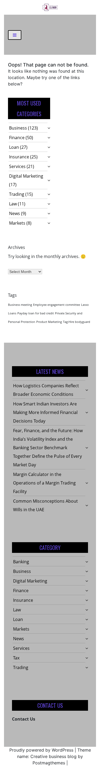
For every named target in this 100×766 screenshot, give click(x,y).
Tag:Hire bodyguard (76, 322)
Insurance (19, 157)
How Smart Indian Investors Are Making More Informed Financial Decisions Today (45, 412)
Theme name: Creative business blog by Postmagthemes (54, 756)
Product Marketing (49, 322)
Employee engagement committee (56, 305)
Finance (17, 137)
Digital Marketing (26, 176)
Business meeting (20, 305)
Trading (16, 194)
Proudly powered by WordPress (41, 750)
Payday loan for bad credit (35, 313)
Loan (14, 147)
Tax (16, 658)
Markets (17, 223)
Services (17, 166)
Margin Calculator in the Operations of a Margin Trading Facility (44, 482)
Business (18, 128)
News (14, 213)
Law (13, 204)
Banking (21, 562)
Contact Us (23, 719)
